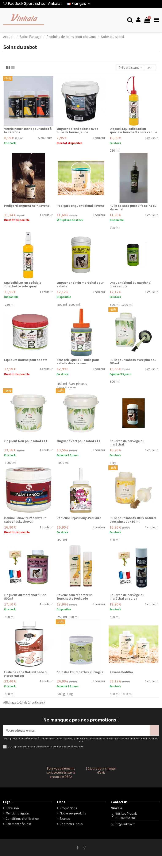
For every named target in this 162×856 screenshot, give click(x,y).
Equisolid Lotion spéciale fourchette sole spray (22, 284)
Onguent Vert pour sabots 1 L (79, 441)
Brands (65, 819)
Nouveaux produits (73, 813)
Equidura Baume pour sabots (25, 360)
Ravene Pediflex (121, 672)
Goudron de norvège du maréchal (126, 443)
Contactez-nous (71, 824)
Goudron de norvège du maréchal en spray (126, 596)
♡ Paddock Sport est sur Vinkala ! (32, 3)
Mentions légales (18, 813)
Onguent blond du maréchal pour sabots (130, 284)
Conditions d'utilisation (22, 819)
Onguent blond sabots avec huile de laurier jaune (77, 130)
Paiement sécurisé (19, 824)
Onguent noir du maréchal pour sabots (80, 284)
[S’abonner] (154, 730)
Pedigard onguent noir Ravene (27, 205)
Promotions (68, 808)
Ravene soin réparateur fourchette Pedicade (74, 596)
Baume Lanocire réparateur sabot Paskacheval (25, 520)
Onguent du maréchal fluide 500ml (25, 596)
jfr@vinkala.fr (125, 824)
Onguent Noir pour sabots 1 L (26, 441)
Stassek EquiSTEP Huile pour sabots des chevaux (78, 361)
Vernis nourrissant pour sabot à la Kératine (28, 130)
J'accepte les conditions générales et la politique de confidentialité (45, 746)
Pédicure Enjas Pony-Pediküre (79, 518)
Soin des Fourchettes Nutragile (80, 672)
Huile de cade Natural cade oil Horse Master (26, 674)
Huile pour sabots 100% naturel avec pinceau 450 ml (132, 520)
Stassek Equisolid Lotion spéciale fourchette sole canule (133, 130)
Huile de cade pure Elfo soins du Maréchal (133, 207)
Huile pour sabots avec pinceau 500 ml (132, 361)
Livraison (12, 808)
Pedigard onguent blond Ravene (81, 205)
